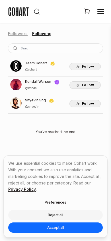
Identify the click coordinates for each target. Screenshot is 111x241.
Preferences (55, 202)
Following (42, 33)
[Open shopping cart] (87, 11)
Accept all (55, 227)
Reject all (55, 215)
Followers (18, 33)
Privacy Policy (22, 189)
